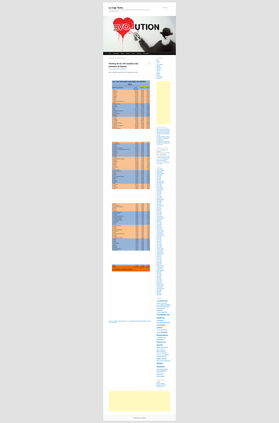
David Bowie (159, 329)
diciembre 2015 (160, 230)
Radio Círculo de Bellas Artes (163, 360)
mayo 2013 (159, 276)
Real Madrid (163, 371)
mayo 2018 (159, 204)
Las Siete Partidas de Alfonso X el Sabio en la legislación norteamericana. (163, 138)
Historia (158, 70)
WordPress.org (160, 386)
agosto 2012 (159, 290)
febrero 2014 (159, 262)
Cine (158, 63)
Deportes (159, 67)
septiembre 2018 (160, 199)
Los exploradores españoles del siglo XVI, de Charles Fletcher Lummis (163, 143)
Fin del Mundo (160, 337)
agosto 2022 (159, 175)
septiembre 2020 (160, 182)
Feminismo (162, 335)
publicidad (164, 356)
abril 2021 (159, 179)
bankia (161, 306)
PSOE (160, 356)
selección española (160, 372)
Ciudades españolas (134, 321)
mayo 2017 (159, 209)
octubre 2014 (159, 251)
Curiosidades (116, 53)
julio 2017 (159, 207)
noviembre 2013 (160, 267)
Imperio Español (164, 347)
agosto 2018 (159, 201)
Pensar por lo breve (160, 354)
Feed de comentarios (161, 385)
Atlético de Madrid (165, 305)
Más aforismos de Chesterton (163, 132)
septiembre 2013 (160, 270)
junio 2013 (159, 274)
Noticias (128, 53)
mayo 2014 (159, 259)
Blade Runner (166, 306)
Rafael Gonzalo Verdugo (162, 369)
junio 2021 (159, 178)
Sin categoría (146, 53)
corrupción (160, 320)
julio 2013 (159, 273)
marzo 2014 (159, 261)
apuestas (158, 305)
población (145, 321)
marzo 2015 (159, 244)
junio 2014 (159, 258)
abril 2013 (159, 277)
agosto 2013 (159, 271)
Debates (158, 66)
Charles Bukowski (161, 308)
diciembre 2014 (160, 248)
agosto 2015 (159, 236)
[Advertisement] (163, 103)
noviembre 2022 (160, 170)
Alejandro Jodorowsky (162, 303)
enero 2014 (159, 264)
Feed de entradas (160, 383)
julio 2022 (159, 176)
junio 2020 (159, 184)
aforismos (163, 300)
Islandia (158, 349)
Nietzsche (165, 353)
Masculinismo (161, 351)
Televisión (139, 53)
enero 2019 (159, 196)
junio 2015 (159, 239)
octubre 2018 (159, 198)
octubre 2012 (159, 287)
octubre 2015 (159, 233)
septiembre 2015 (160, 235)
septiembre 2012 (160, 288)
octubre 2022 (159, 172)
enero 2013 (159, 282)
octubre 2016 (159, 216)
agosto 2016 (159, 219)
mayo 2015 (159, 241)
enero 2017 (159, 215)
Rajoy (158, 371)
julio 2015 (159, 238)
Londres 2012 (162, 349)
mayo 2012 (159, 294)
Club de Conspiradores (162, 312)
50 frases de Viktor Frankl (163, 157)
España (140, 321)
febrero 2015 (159, 245)
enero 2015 (159, 247)
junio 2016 (159, 222)
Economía (120, 321)
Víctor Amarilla (161, 376)
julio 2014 (159, 256)
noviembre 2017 (160, 205)
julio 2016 (159, 221)
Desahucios (164, 329)
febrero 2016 (159, 227)
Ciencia (115, 321)
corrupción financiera (163, 322)
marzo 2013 (159, 279)
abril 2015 (159, 242)
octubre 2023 (159, 169)
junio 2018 (159, 202)
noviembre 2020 (160, 181)
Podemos (166, 354)
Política (122, 53)
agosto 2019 (159, 190)
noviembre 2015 (160, 232)
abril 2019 (159, 195)
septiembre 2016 (160, 218)
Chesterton (160, 310)
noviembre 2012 (160, 285)
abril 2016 (159, 225)
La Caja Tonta (116, 7)
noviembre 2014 (160, 250)
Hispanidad (160, 340)
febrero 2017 (159, 213)
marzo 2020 (159, 185)
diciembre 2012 (160, 284)
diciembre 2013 (160, 265)
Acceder (158, 382)
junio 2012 (159, 293)
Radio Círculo (162, 359)
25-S (158, 301)
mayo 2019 (159, 193)
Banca (158, 306)
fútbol (164, 337)
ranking (148, 321)
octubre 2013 (159, 268)
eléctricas (159, 332)
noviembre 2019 (160, 189)
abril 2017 (159, 210)
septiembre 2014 (160, 253)
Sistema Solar (160, 374)
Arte (110, 53)
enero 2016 (159, 228)
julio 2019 (159, 192)
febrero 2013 (159, 281)
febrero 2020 (159, 187)
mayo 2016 (159, 224)
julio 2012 (159, 291)
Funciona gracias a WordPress (139, 418)
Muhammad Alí (159, 353)
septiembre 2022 (160, 173)
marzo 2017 (159, 212)
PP (157, 356)
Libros (133, 53)
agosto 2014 (159, 254)
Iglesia (158, 347)
